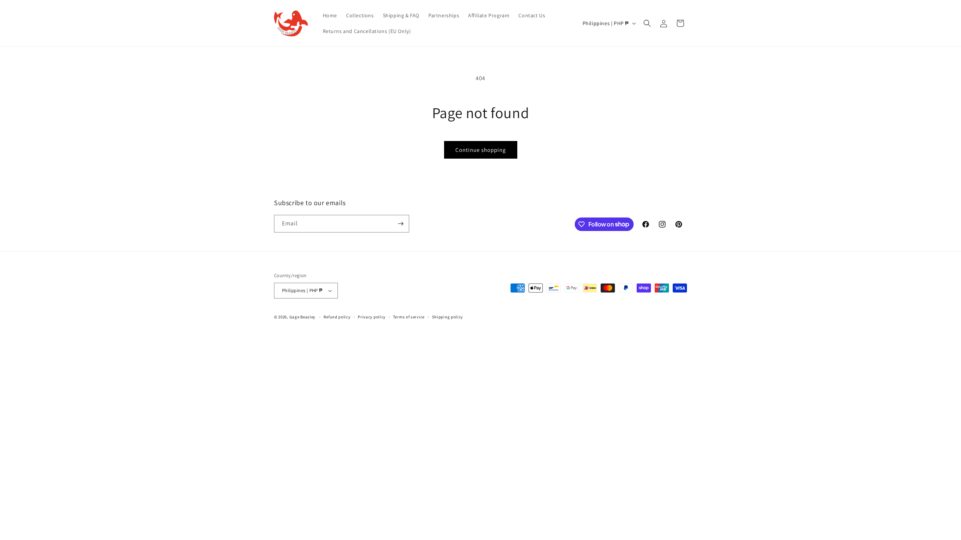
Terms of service (409, 317)
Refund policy (337, 317)
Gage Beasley (302, 317)
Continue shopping (480, 149)
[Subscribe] (400, 223)
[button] (647, 23)
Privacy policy (372, 317)
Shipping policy (447, 317)
